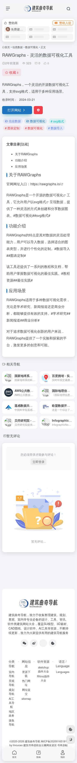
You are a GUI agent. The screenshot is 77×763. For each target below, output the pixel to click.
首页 (7, 47)
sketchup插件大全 (43, 669)
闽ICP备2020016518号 (54, 741)
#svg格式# (42, 215)
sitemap (26, 699)
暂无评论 (13, 435)
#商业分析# (31, 320)
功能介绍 (21, 160)
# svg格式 (57, 121)
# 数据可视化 (34, 128)
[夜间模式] (70, 739)
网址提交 (26, 692)
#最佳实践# (24, 280)
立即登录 (38, 462)
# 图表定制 (12, 128)
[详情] (35, 377)
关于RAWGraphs (26, 154)
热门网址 (26, 683)
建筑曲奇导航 (18, 615)
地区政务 (11, 713)
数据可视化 (31, 47)
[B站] (52, 643)
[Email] (43, 643)
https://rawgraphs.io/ (45, 183)
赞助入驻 (65, 23)
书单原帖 (62, 745)
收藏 (13, 72)
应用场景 (21, 166)
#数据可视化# (23, 215)
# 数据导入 (55, 128)
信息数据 (17, 47)
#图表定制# (17, 255)
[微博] (34, 643)
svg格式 (40, 201)
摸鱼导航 (11, 722)
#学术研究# (59, 313)
